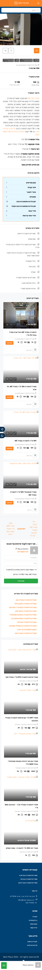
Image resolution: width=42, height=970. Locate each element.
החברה (34, 917)
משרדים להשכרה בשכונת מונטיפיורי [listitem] (22, 615)
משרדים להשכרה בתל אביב (28, 875)
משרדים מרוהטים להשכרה (26, 277)
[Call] (2, 429)
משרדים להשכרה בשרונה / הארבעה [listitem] (22, 607)
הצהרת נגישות (32, 942)
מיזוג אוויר (32, 267)
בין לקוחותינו (33, 920)
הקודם (22, 529)
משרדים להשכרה (37, 60)
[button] (11, 50)
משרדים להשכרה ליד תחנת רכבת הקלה (27, 60)
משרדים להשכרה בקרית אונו (27, 883)
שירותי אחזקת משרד (28, 288)
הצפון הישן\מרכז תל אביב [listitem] (26, 629)
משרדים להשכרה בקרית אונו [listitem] (25, 633)
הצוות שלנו (33, 924)
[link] (21, 315)
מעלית (33, 272)
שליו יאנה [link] (28, 350)
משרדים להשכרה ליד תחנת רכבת (8, 60)
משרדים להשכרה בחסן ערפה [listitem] (25, 604)
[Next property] (10, 529)
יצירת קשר (33, 928)
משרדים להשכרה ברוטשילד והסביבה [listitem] (22, 626)
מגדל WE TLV (33, 98)
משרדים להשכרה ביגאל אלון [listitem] (25, 611)
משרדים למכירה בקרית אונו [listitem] (26, 600)
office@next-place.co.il (26, 900)
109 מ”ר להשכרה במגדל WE (25, 441)
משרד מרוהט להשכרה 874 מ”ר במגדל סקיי (21, 677)
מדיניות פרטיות (32, 945)
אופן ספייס (32, 239)
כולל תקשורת (31, 261)
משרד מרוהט (17, 60)
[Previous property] (32, 528)
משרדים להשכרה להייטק (26, 233)
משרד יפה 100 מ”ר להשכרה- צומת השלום (22, 848)
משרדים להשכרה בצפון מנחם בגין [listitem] (23, 618)
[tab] (36, 50)
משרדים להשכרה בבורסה (28, 879)
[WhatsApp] (2, 435)
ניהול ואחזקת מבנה (29, 283)
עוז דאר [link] (29, 510)
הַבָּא (18, 529)
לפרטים (9, 343)
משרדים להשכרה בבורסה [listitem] (26, 622)
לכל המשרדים (23, 552)
